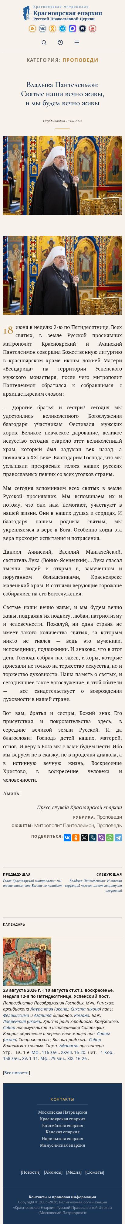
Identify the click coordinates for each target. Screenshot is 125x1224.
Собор (9, 1027)
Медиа (73, 1172)
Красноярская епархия (62, 1119)
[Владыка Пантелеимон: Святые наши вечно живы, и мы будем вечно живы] (62, 175)
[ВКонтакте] (67, 837)
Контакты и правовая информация (62, 1196)
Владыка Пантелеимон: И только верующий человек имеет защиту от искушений (93, 882)
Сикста (78, 1009)
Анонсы (53, 1172)
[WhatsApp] (109, 837)
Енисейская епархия (62, 1125)
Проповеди (80, 60)
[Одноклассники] (75, 837)
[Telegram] (118, 837)
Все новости (16, 1072)
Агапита (43, 1015)
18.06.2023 (74, 121)
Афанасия (68, 1045)
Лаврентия (41, 1009)
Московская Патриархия (62, 1112)
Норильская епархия (62, 1138)
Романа (81, 1015)
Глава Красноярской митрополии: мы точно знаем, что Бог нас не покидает (32, 880)
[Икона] (27, 984)
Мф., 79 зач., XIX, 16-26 (63, 1058)
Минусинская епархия (62, 1145)
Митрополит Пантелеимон (64, 825)
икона (61, 1009)
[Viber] (101, 837)
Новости (30, 1172)
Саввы (103, 1033)
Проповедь (109, 825)
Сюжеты (94, 1172)
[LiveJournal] (92, 837)
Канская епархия (62, 1132)
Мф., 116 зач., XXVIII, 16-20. (59, 1052)
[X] (84, 837)
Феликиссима (16, 1015)
